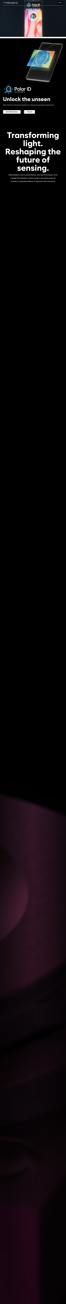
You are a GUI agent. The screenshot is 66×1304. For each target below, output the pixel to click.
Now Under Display (12, 112)
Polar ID (29, 112)
